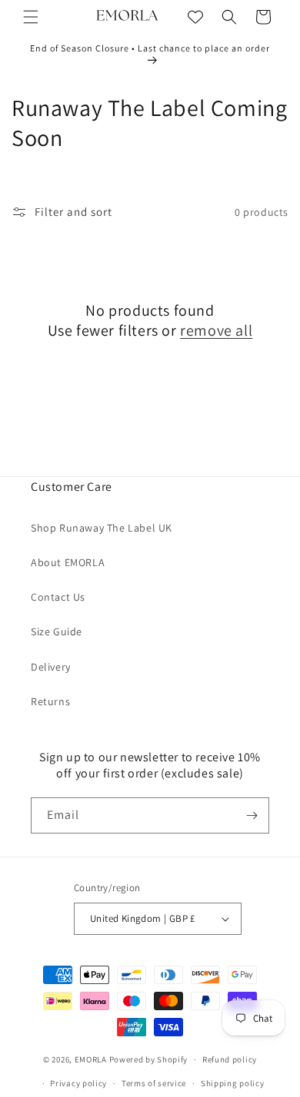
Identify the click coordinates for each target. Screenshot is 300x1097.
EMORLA (91, 1059)
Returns (50, 701)
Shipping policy (233, 1083)
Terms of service (154, 1083)
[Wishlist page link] (195, 17)
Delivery (51, 667)
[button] (31, 17)
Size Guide (56, 631)
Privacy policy (78, 1083)
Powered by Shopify (148, 1059)
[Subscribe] (251, 815)
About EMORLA (68, 562)
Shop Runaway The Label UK (101, 528)
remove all (216, 330)
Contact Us (58, 597)
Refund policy (229, 1059)
